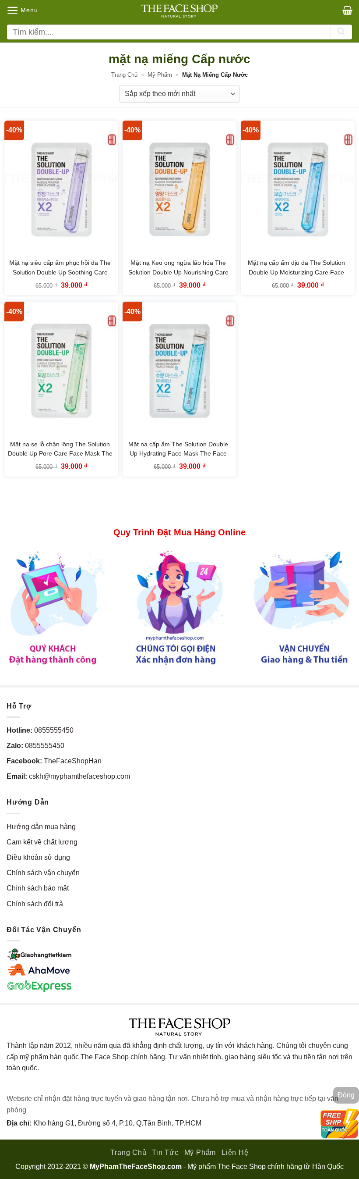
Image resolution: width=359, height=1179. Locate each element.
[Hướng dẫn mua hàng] (179, 607)
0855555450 (54, 730)
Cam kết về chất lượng (42, 842)
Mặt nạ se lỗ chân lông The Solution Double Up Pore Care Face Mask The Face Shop (60, 454)
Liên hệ (235, 1152)
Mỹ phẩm (160, 74)
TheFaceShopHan (73, 761)
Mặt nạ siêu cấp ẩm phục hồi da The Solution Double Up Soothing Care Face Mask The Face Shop (60, 272)
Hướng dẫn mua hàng (41, 826)
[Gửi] (341, 32)
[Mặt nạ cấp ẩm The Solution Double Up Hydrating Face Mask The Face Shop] (179, 370)
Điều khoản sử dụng (38, 857)
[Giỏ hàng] (347, 10)
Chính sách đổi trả (35, 904)
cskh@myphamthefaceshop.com (79, 776)
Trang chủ (124, 74)
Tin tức (165, 1152)
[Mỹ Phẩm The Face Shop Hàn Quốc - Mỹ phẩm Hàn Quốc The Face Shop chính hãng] (179, 11)
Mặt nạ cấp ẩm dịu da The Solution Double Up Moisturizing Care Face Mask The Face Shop (296, 272)
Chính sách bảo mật (38, 888)
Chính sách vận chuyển (43, 872)
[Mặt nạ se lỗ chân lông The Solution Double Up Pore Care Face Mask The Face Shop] (61, 370)
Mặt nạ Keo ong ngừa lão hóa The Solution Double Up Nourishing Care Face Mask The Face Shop (178, 272)
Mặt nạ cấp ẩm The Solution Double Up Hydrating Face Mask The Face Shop (178, 454)
